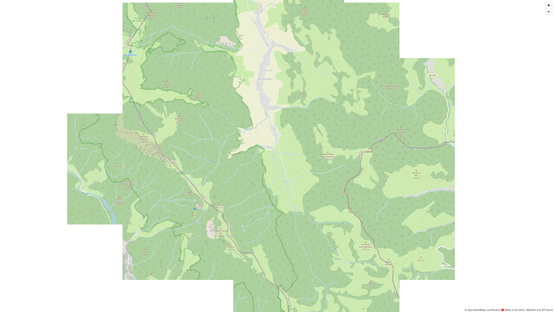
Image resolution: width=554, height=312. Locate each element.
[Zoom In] (549, 5)
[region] (277, 156)
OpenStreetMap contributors (483, 310)
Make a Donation (515, 310)
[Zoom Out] (549, 11)
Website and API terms (539, 310)
